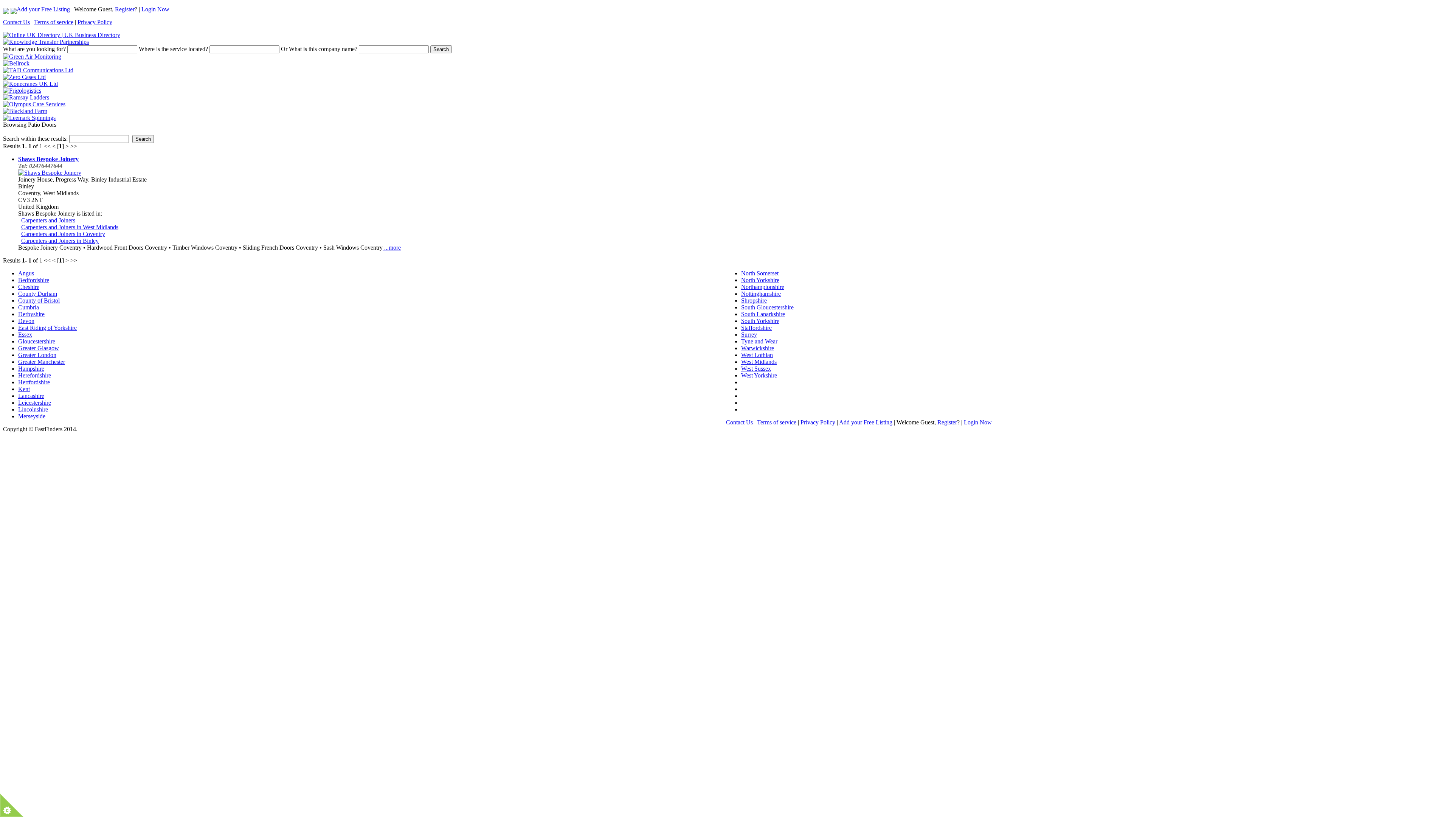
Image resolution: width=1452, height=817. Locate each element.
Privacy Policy (95, 22)
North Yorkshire (760, 280)
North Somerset (760, 273)
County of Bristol (39, 300)
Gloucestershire (36, 341)
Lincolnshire (33, 409)
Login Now (155, 9)
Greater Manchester (41, 362)
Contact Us (16, 22)
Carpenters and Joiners (48, 220)
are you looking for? (34, 49)
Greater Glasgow (38, 348)
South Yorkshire (760, 321)
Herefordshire (34, 375)
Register (125, 9)
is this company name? (319, 49)
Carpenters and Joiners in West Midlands (69, 227)
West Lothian (757, 355)
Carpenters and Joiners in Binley (60, 241)
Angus (26, 273)
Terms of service (53, 22)
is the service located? (173, 49)
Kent (24, 389)
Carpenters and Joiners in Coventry (63, 234)
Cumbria (28, 307)
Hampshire (31, 368)
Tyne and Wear (759, 341)
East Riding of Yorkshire (47, 328)
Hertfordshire (34, 382)
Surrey (749, 334)
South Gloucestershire (767, 307)
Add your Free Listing (43, 9)
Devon (26, 321)
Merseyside (31, 416)
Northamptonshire (762, 287)
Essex (25, 334)
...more (392, 247)
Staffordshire (756, 328)
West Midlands (759, 362)
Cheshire (28, 287)
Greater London (37, 355)
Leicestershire (34, 402)
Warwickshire (757, 348)
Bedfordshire (33, 280)
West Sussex (756, 368)
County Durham (37, 293)
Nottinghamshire (761, 293)
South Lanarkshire (763, 314)
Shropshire (754, 300)
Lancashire (31, 396)
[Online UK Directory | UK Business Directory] (61, 35)
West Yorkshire (759, 375)
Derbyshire (31, 314)
